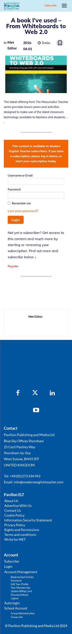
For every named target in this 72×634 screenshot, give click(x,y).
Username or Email (20, 175)
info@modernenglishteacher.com (38, 482)
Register (13, 266)
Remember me (21, 203)
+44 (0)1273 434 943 (25, 476)
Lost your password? (23, 211)
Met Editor (12, 45)
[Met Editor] (17, 322)
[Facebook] (18, 393)
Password (14, 189)
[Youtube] (36, 410)
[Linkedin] (52, 393)
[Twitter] (35, 393)
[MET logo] (12, 6)
